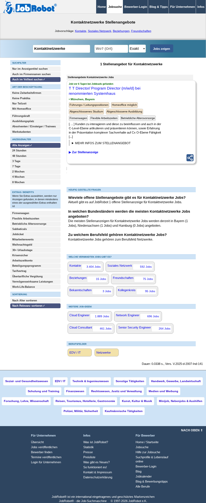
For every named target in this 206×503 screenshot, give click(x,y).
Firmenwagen (20, 213)
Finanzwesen (75, 391)
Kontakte (80, 31)
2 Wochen (18, 171)
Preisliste (89, 457)
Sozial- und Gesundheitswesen (26, 381)
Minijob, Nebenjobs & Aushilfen (180, 401)
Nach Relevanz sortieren (27, 305)
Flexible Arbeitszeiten (25, 218)
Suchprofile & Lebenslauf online (152, 459)
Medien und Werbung (163, 391)
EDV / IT (75, 352)
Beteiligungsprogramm (26, 265)
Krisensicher (20, 255)
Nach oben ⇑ (192, 430)
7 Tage (16, 166)
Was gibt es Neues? (96, 462)
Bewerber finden (41, 452)
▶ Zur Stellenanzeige (83, 152)
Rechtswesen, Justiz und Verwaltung (116, 391)
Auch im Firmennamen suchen (31, 74)
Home (102, 6)
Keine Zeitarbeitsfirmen (26, 92)
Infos (200, 6)
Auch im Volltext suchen (27, 79)
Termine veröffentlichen (46, 457)
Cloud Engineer (89, 315)
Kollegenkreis (136, 290)
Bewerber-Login (135, 6)
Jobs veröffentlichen (44, 447)
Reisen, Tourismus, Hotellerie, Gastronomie (85, 401)
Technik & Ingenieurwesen (90, 381)
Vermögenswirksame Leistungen (32, 281)
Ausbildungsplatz (23, 121)
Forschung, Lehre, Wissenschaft (26, 401)
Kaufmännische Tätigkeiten (124, 411)
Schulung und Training (43, 391)
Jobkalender (144, 476)
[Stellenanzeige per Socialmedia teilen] (190, 157)
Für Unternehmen (182, 6)
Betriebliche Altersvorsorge (29, 223)
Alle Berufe (143, 486)
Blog (138, 471)
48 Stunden (19, 155)
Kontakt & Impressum (97, 472)
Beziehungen (121, 31)
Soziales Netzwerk (99, 31)
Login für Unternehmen (46, 462)
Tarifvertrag (19, 270)
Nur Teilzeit (19, 103)
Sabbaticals (19, 229)
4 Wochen (18, 176)
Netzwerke (103, 352)
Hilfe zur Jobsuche (148, 452)
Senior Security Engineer (144, 328)
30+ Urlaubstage (22, 250)
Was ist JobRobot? (95, 442)
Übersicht (37, 442)
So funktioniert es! (95, 467)
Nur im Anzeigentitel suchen (30, 68)
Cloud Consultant (90, 328)
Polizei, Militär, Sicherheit (81, 411)
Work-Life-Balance (23, 286)
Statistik (88, 447)
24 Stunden (19, 150)
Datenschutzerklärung (97, 477)
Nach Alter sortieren (24, 300)
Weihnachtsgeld (22, 244)
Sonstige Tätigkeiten (130, 381)
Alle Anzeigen (21, 145)
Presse (88, 452)
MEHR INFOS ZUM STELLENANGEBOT (103, 143)
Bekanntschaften (90, 290)
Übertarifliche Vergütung (27, 276)
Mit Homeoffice (21, 108)
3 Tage (16, 161)
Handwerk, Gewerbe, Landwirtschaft (176, 381)
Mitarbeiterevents (23, 239)
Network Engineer (137, 315)
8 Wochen (18, 182)
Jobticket (18, 234)
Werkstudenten (21, 131)
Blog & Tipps (158, 6)
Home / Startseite (147, 442)
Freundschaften (141, 31)
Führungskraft (21, 115)
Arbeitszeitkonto (22, 260)
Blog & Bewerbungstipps (152, 481)
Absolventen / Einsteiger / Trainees (34, 126)
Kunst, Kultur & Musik (137, 401)
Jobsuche (142, 447)
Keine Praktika (21, 98)
